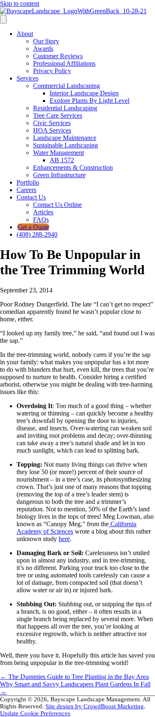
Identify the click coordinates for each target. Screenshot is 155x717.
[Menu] (3, 19)
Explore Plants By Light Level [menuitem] (89, 100)
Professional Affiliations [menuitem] (64, 63)
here (64, 538)
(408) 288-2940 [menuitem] (37, 234)
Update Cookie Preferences (35, 713)
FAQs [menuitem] (41, 219)
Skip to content (19, 3)
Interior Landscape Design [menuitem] (84, 93)
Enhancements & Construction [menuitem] (73, 167)
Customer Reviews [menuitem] (58, 55)
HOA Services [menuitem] (52, 130)
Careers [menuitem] (26, 189)
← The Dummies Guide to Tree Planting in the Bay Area (74, 676)
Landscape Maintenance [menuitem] (64, 137)
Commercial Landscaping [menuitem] (66, 85)
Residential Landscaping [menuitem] (65, 108)
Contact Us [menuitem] (31, 197)
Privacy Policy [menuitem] (52, 70)
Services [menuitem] (27, 78)
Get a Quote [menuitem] (33, 226)
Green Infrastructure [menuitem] (59, 174)
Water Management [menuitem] (58, 152)
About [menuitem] (25, 33)
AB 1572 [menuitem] (62, 160)
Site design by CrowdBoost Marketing (94, 706)
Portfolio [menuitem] (28, 182)
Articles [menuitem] (43, 212)
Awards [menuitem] (43, 48)
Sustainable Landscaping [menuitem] (65, 145)
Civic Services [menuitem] (52, 122)
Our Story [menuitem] (46, 41)
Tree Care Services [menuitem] (57, 115)
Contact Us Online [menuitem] (57, 204)
